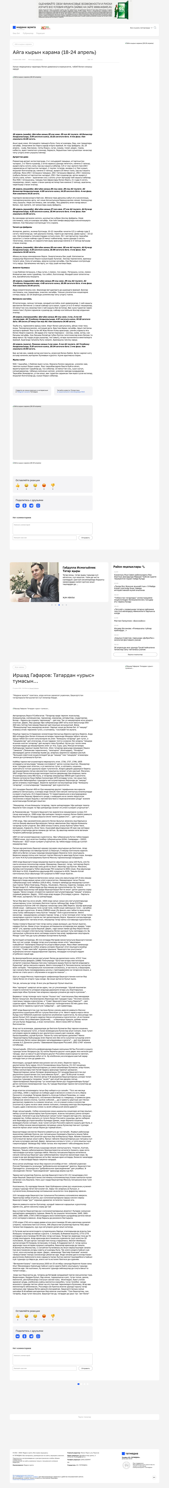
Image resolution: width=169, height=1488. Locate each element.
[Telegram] (31, 506)
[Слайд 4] (62, 605)
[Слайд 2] (55, 605)
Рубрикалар (28, 33)
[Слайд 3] (59, 605)
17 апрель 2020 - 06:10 (19, 688)
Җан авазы (19, 667)
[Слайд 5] (66, 605)
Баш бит (16, 33)
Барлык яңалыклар (135, 654)
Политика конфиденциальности (24, 1479)
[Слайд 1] (51, 605)
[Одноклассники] (24, 506)
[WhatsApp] (38, 506)
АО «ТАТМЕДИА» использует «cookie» (25, 1476)
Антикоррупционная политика (23, 1475)
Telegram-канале (23, 392)
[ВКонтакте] (18, 506)
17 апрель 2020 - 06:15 (19, 59)
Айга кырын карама (23, 44)
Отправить (85, 538)
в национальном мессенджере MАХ (71, 392)
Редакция (40, 33)
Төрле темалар (84, 1417)
